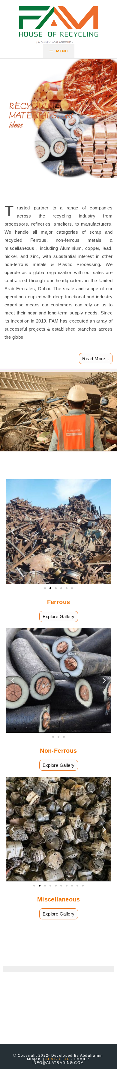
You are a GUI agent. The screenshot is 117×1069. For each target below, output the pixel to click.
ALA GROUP (57, 1059)
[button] (12, 532)
